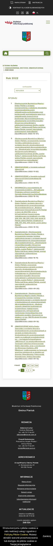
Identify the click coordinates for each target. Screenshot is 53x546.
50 (32, 366)
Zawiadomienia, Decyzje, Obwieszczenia (24, 68)
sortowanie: (27, 87)
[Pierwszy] (19, 370)
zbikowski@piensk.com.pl (26, 435)
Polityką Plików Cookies (16, 534)
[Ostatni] (34, 370)
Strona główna (10, 66)
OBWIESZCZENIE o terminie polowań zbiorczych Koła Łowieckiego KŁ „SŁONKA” (30, 178)
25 (28, 366)
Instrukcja (37, 3)
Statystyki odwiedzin (26, 496)
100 (36, 366)
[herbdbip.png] (26, 37)
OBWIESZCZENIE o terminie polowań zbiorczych (30, 168)
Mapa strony (20, 3)
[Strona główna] (5, 53)
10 (24, 366)
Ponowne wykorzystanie (26, 489)
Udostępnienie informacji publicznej (26, 500)
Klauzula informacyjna (26, 485)
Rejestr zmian (26, 492)
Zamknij (47, 536)
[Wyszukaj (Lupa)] (47, 53)
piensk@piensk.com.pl (26, 448)
